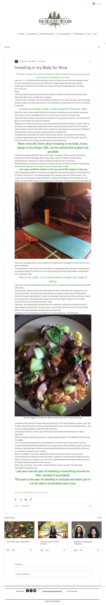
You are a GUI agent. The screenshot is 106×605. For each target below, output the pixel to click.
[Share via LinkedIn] (26, 500)
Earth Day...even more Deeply (18, 542)
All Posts (7, 47)
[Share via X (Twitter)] (21, 500)
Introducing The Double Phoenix (50, 543)
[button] (99, 47)
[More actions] (90, 61)
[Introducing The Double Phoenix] (53, 529)
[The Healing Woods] (27, 590)
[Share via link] (31, 500)
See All (99, 517)
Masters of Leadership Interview (83, 543)
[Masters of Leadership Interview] (87, 529)
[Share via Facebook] (16, 500)
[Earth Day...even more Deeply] (19, 529)
